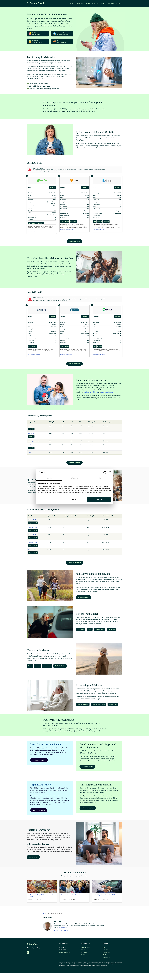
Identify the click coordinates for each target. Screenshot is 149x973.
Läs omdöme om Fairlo (33, 231)
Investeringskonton (82, 704)
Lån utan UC (80, 629)
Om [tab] (100, 478)
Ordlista (83, 955)
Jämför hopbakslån (83, 597)
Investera (110, 3)
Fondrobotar (47, 666)
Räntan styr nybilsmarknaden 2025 (104, 895)
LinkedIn (65, 930)
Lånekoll (30, 445)
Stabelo (30, 426)
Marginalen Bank (32, 527)
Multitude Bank (32, 520)
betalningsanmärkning (90, 392)
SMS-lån (71, 3)
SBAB (29, 452)
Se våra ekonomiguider (39, 760)
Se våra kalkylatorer (87, 766)
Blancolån (80, 3)
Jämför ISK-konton (60, 666)
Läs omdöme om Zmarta (66, 354)
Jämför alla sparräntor (74, 562)
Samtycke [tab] (49, 478)
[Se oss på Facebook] (28, 952)
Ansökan (34, 223)
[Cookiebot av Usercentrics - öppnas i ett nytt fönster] (103, 472)
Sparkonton (106, 957)
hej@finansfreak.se (64, 952)
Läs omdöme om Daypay (66, 229)
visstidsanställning (107, 392)
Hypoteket (31, 433)
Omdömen (84, 952)
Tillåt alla (99, 499)
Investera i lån (113, 704)
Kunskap (118, 3)
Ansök (51, 187)
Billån (89, 629)
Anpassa (73, 499)
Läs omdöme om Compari (99, 354)
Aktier (29, 666)
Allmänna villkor (85, 947)
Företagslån (95, 3)
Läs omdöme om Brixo (98, 229)
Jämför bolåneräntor (74, 462)
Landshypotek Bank (33, 441)
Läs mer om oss (33, 857)
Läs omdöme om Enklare (34, 354)
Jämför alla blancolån (74, 363)
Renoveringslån (99, 629)
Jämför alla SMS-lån (74, 241)
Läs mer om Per (63, 927)
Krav (29, 223)
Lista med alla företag (39, 810)
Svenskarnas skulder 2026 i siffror (71, 895)
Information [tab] (74, 478)
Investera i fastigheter (98, 704)
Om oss (83, 949)
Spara (102, 3)
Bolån (87, 3)
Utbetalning (40, 223)
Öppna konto (32, 523)
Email (57, 930)
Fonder (37, 666)
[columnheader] (37, 422)
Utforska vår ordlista (87, 808)
